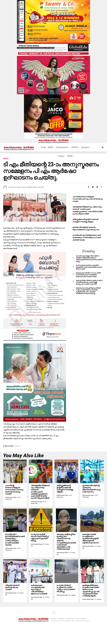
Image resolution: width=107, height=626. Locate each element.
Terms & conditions (81, 618)
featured (17, 446)
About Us (54, 618)
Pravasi (61, 156)
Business (85, 147)
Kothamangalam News (18, 187)
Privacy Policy (69, 618)
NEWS (50, 147)
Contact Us (61, 618)
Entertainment (62, 147)
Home (43, 147)
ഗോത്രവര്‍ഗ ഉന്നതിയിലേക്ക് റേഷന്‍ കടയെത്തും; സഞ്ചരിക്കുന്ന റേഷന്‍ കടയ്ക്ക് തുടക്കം (87, 237)
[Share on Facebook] (88, 187)
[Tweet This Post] (93, 187)
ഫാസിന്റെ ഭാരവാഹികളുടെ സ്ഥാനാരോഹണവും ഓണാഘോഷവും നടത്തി (88, 199)
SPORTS (74, 147)
